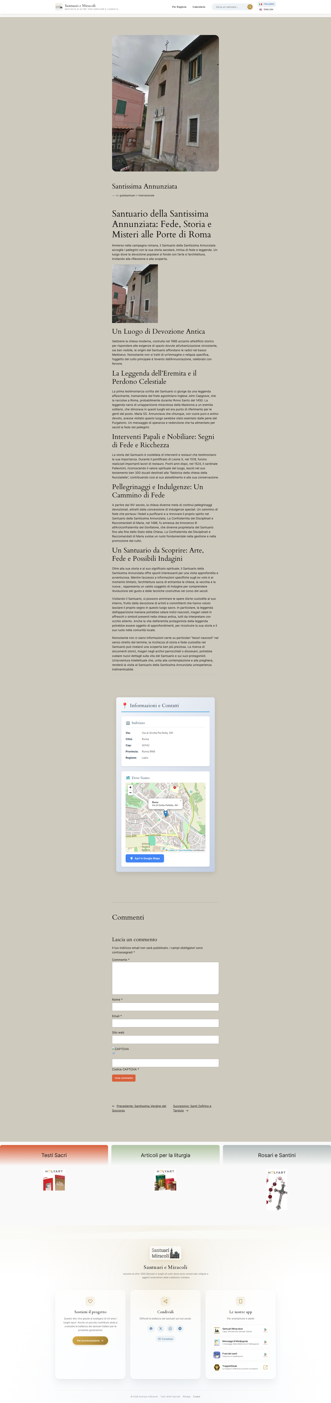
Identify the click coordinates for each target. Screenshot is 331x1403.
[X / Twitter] (160, 1328)
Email (117, 1016)
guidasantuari (127, 195)
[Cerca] (250, 6)
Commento (121, 959)
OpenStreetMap (185, 850)
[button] (165, 813)
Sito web (118, 1032)
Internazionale (146, 195)
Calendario (199, 6)
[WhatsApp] (170, 1328)
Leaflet (171, 850)
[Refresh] (114, 1053)
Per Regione (179, 6)
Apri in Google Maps (147, 858)
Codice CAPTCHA (124, 1069)
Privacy (186, 1396)
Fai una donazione (88, 1340)
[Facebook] (151, 1328)
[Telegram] (180, 1328)
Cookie (196, 1396)
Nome (117, 999)
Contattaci (167, 1339)
